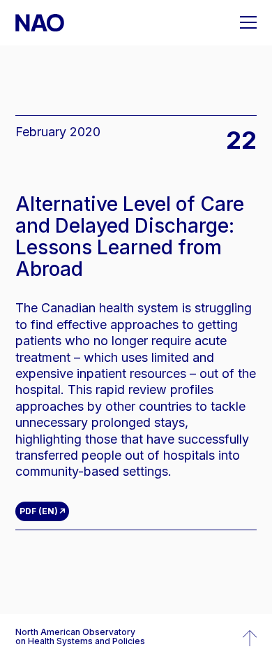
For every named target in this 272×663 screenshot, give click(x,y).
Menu (248, 22)
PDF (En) (39, 511)
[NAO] (39, 22)
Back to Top (250, 638)
